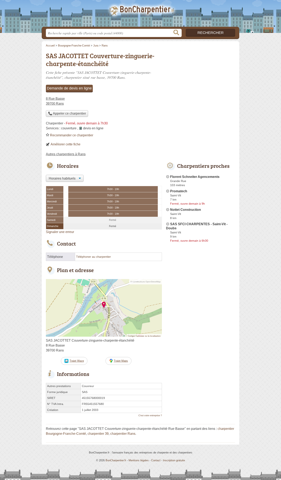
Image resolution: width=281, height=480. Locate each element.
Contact (155, 460)
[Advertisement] (200, 79)
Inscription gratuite (174, 460)
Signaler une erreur (60, 232)
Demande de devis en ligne (69, 88)
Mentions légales (139, 460)
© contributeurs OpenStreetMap (145, 282)
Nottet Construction (185, 209)
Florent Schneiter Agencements (194, 177)
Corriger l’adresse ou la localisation (144, 336)
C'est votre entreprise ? (150, 415)
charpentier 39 (98, 433)
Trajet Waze (77, 360)
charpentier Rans (122, 433)
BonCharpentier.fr (140, 14)
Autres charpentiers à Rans (66, 154)
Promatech (178, 191)
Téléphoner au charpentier (93, 256)
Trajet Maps (121, 360)
